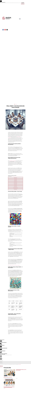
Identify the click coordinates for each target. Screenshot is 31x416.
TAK (27, 397)
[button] (27, 400)
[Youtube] (5, 29)
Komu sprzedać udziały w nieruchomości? (8, 377)
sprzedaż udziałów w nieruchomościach (12, 160)
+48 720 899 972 (1, 357)
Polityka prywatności (20, 364)
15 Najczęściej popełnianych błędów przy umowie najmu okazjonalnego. (21, 369)
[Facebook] (3, 29)
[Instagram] (7, 29)
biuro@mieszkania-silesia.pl (1, 360)
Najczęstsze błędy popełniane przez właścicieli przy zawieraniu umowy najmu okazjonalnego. (9, 387)
